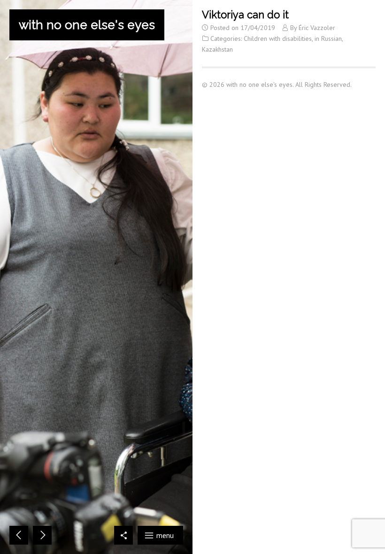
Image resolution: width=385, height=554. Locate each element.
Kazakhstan (217, 49)
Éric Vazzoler (317, 27)
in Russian (328, 38)
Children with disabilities (278, 38)
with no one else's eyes (87, 25)
